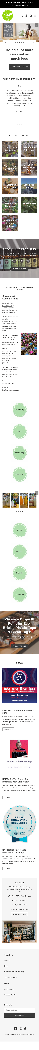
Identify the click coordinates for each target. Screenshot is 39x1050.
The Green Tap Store (16, 1034)
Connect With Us (10, 995)
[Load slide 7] (24, 125)
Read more (8, 729)
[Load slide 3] (19, 42)
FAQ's (6, 983)
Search (6, 960)
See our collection (19, 66)
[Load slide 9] (28, 125)
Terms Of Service (10, 977)
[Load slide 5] (23, 42)
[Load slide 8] (26, 125)
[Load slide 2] (17, 42)
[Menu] (35, 15)
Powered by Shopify (28, 1034)
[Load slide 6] (22, 125)
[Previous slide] (5, 42)
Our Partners (9, 989)
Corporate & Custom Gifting (14, 972)
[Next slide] (33, 42)
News (6, 966)
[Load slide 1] (15, 42)
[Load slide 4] (21, 42)
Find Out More (19, 268)
